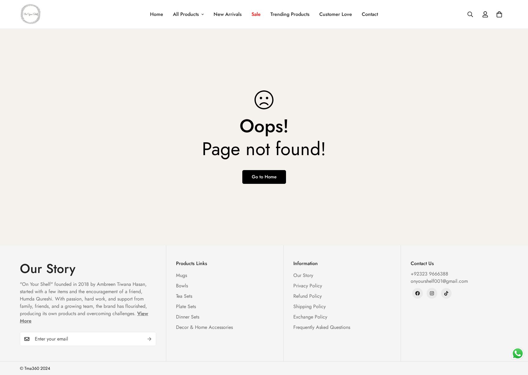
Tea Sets (184, 296)
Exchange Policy (310, 316)
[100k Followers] (432, 293)
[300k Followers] (417, 293)
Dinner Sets (187, 316)
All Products (186, 14)
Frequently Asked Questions (321, 327)
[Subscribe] (149, 339)
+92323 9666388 (429, 273)
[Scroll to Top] (516, 342)
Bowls (182, 285)
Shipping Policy (309, 306)
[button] (499, 14)
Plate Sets (186, 306)
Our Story (303, 275)
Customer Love (335, 14)
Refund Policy (307, 296)
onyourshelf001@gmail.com (439, 281)
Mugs (181, 275)
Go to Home (264, 176)
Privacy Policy (307, 285)
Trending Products (290, 14)
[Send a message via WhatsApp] (518, 353)
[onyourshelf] (30, 14)
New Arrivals (228, 14)
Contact (370, 14)
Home (156, 14)
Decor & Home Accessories (204, 327)
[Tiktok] (446, 293)
